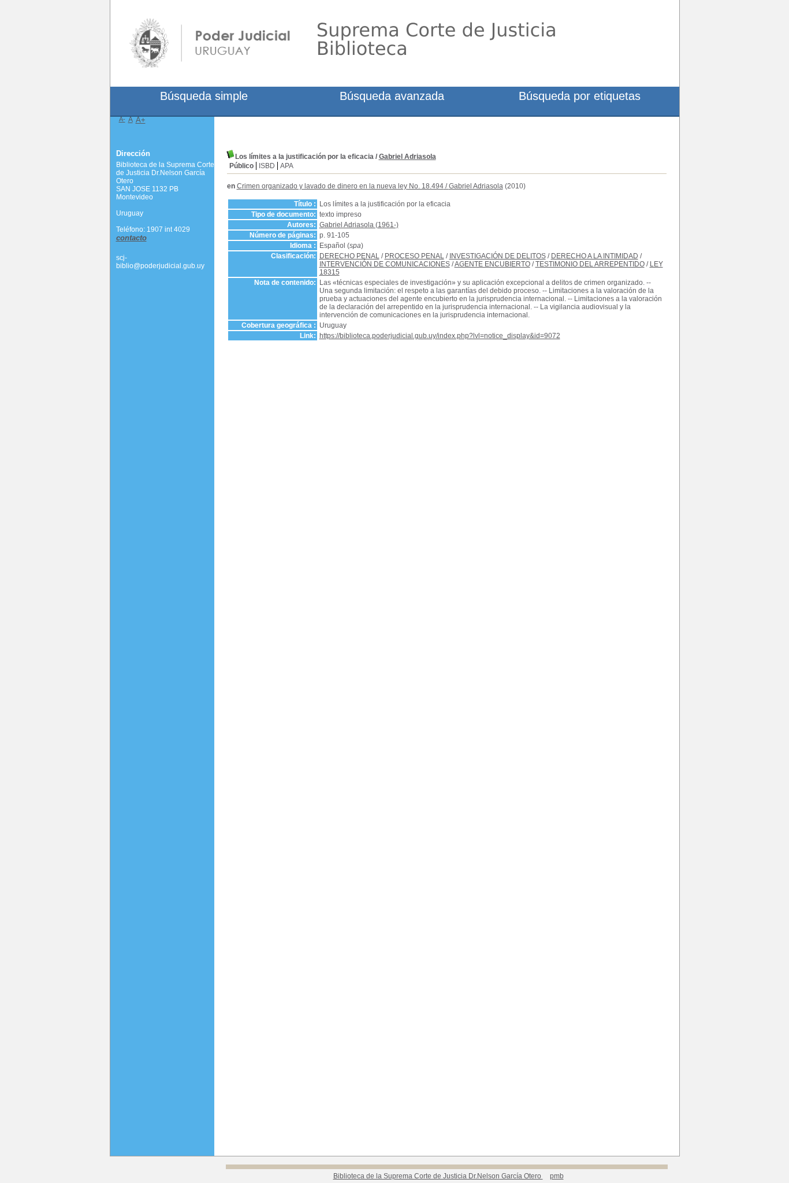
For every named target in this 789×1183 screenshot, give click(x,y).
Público (241, 166)
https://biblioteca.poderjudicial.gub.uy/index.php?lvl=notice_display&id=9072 (439, 336)
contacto (131, 237)
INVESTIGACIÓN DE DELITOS (497, 256)
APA (286, 166)
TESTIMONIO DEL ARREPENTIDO (590, 264)
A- (122, 119)
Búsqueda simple (204, 96)
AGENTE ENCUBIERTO (492, 264)
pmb (557, 1176)
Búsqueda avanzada (392, 96)
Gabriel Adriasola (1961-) (359, 225)
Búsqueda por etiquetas (580, 96)
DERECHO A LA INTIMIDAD (594, 256)
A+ (141, 120)
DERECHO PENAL (349, 256)
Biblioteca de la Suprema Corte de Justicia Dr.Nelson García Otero (438, 1176)
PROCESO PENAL (414, 256)
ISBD (267, 166)
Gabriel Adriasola (407, 157)
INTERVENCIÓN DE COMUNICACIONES (384, 264)
